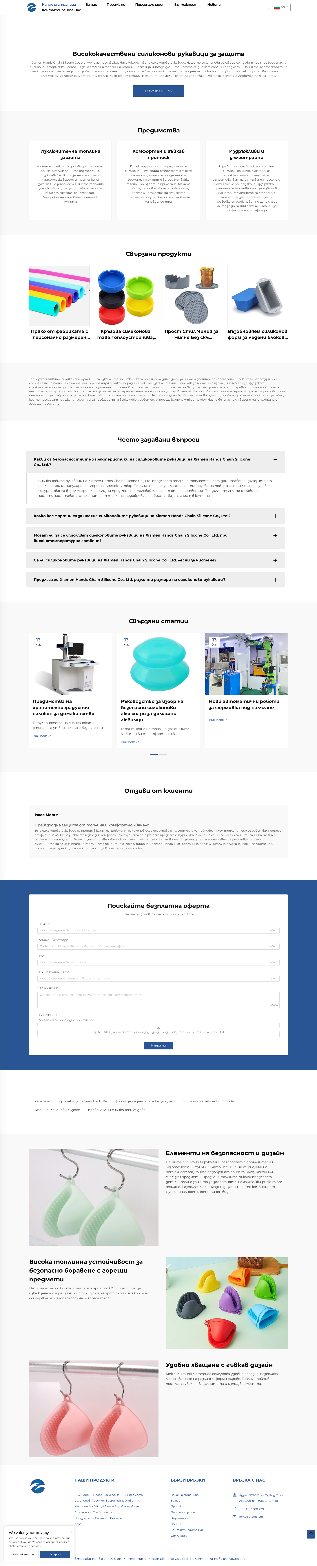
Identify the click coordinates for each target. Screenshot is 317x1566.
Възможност (185, 5)
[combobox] (46, 946)
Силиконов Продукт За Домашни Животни (107, 1500)
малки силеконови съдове (57, 1110)
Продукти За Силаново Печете (98, 1518)
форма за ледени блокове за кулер (144, 1101)
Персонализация (149, 5)
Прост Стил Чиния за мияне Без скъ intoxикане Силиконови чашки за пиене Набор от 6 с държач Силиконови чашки (191, 335)
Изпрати (158, 1045)
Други (78, 1524)
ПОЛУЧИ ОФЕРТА (158, 91)
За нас (91, 5)
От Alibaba (179, 1535)
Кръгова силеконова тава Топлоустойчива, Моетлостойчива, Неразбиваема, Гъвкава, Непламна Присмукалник (125, 335)
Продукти (116, 5)
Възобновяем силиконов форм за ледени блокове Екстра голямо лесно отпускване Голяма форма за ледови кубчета (257, 335)
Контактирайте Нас (61, 10)
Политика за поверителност (217, 1559)
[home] (31, 7)
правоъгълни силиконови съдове (116, 1110)
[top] (311, 1534)
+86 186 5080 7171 (251, 1509)
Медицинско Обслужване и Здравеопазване (106, 1506)
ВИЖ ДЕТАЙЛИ (59, 295)
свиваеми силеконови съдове (208, 1101)
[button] (154, 754)
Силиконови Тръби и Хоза (93, 1512)
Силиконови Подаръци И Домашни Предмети (108, 1495)
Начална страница (59, 5)
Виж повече (42, 736)
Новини (214, 5)
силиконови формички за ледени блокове (71, 1101)
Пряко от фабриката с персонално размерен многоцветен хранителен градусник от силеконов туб (59, 335)
